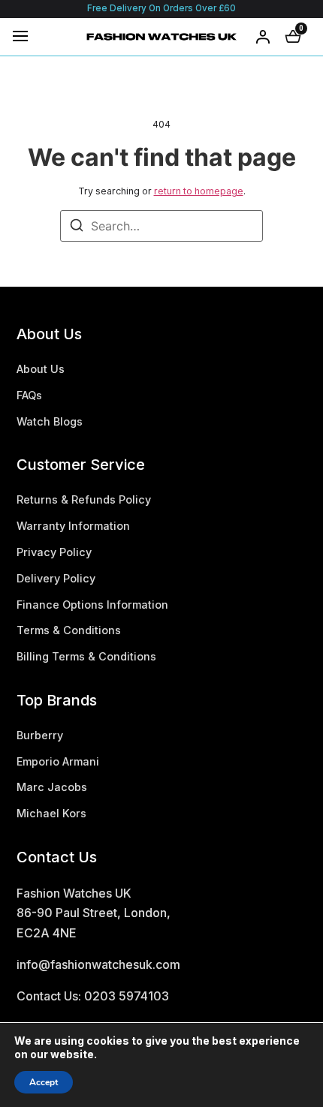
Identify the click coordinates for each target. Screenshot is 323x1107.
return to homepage (198, 191)
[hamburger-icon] (20, 36)
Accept (43, 1082)
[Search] (76, 227)
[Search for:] (161, 226)
